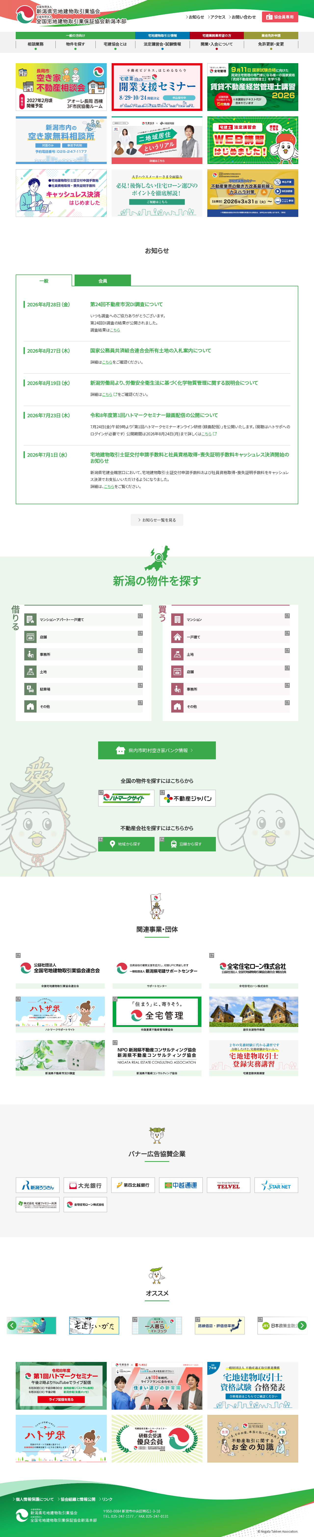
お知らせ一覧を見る (159, 520)
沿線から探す (190, 844)
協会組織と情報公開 (78, 1499)
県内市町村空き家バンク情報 (158, 750)
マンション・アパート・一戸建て (62, 619)
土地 (43, 671)
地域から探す (129, 844)
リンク (107, 1499)
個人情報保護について (35, 1499)
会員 (102, 280)
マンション (194, 619)
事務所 (45, 654)
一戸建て (193, 636)
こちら (115, 330)
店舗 (43, 636)
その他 (45, 706)
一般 (43, 280)
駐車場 (45, 689)
